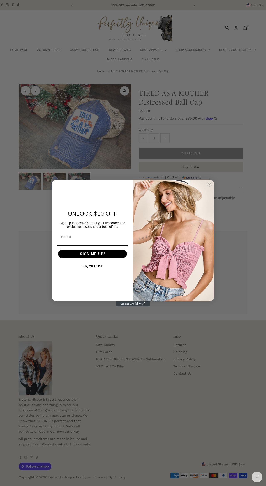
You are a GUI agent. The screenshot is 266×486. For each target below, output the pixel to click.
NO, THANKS (92, 266)
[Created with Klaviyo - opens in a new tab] (133, 303)
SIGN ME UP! (92, 254)
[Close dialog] (209, 184)
